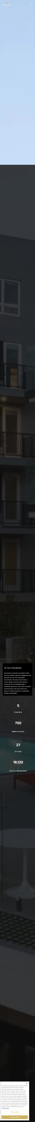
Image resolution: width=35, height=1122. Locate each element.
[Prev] (5, 156)
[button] (13, 70)
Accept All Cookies (14, 1117)
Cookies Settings (14, 1112)
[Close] (27, 1083)
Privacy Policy (5, 1108)
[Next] (10, 156)
